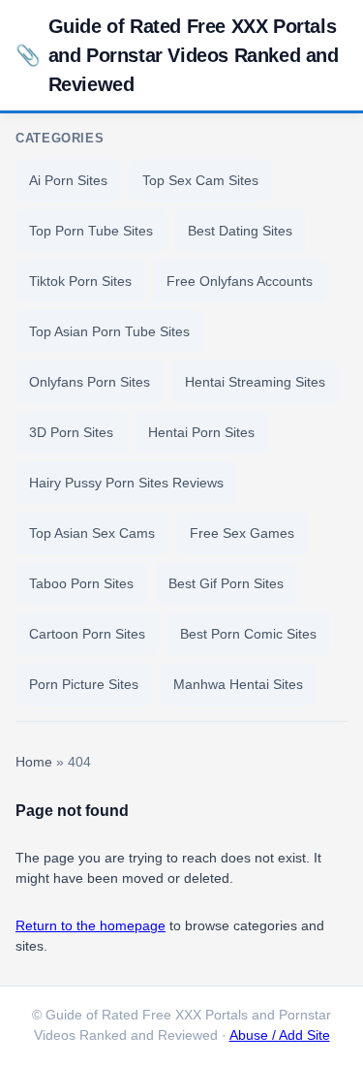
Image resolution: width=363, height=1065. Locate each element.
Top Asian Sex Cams (92, 533)
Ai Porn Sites (68, 180)
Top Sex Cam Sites (200, 180)
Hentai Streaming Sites (255, 382)
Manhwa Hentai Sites (238, 684)
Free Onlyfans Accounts (239, 281)
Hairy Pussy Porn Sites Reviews (126, 482)
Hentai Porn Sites (201, 432)
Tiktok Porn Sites (80, 281)
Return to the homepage (90, 925)
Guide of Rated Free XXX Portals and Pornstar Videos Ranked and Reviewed (177, 55)
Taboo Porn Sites (81, 583)
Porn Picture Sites (83, 684)
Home (33, 762)
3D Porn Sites (71, 432)
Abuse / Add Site (279, 1035)
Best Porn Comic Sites (248, 634)
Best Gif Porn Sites (226, 583)
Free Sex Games (242, 533)
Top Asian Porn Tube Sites (109, 331)
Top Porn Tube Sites (91, 230)
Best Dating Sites (240, 230)
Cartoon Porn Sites (87, 634)
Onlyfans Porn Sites (89, 382)
